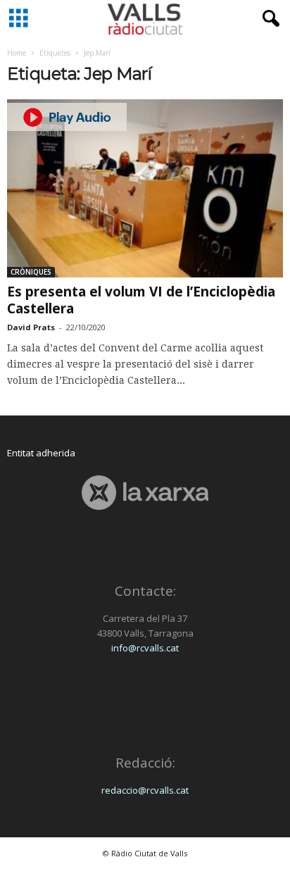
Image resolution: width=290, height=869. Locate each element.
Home (16, 53)
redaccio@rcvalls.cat (145, 790)
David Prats (31, 327)
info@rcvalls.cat (145, 648)
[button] (268, 19)
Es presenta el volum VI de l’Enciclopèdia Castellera (141, 300)
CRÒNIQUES (31, 272)
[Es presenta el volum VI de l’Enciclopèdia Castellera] (145, 188)
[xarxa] (145, 492)
